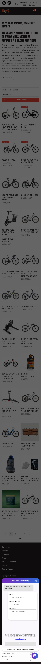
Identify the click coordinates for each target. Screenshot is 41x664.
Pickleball (5, 554)
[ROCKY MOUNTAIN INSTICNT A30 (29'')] (30, 499)
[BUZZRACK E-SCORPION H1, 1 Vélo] (11, 397)
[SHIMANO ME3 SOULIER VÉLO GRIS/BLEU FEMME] (11, 464)
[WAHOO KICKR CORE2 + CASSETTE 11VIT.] (11, 327)
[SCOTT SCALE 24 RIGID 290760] (11, 295)
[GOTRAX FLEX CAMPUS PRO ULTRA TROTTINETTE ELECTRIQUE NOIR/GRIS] (11, 218)
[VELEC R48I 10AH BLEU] (30, 113)
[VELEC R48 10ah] (11, 148)
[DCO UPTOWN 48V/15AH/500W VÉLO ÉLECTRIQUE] (11, 113)
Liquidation (6, 565)
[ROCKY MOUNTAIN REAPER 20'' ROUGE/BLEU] (11, 362)
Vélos (4, 558)
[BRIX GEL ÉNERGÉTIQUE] (30, 362)
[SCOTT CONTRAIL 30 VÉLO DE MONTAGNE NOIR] (30, 260)
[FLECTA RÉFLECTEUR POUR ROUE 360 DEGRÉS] (30, 464)
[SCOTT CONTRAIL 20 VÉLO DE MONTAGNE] (30, 327)
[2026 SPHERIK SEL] (30, 183)
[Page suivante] (20, 538)
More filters (21, 100)
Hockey (5, 551)
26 (35, 534)
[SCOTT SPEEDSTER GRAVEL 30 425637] (11, 260)
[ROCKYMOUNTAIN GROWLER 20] (30, 148)
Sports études (7, 569)
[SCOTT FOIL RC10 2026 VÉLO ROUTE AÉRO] (11, 183)
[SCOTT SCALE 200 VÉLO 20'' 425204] (30, 397)
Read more (7, 77)
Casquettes (6, 547)
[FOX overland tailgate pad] (30, 432)
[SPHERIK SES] (30, 295)
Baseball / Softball (9, 562)
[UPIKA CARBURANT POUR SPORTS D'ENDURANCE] (11, 499)
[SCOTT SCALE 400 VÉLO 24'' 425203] (30, 218)
